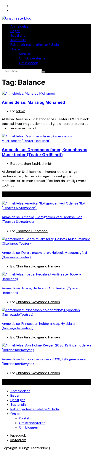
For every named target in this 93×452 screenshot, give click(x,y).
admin (20, 111)
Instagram (18, 440)
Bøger (15, 31)
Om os (15, 49)
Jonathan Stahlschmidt (34, 163)
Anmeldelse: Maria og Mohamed (33, 102)
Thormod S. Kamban (32, 231)
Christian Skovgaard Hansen (38, 266)
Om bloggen (28, 63)
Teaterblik (18, 40)
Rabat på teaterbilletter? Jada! (34, 44)
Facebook (18, 435)
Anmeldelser (20, 26)
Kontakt (25, 53)
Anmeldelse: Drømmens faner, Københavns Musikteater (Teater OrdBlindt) (44, 152)
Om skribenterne (32, 58)
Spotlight (17, 35)
